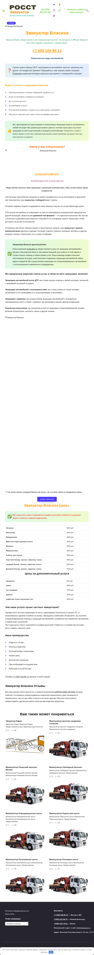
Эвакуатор (19, 12)
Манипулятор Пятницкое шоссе (63, 859)
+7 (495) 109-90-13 (21, 677)
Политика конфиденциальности (17, 911)
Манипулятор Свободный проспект (65, 767)
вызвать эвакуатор (47, 499)
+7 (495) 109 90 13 (61, 915)
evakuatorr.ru (32, 249)
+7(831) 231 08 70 (60, 919)
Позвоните (17, 74)
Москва (11, 23)
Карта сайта (9, 914)
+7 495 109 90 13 (47, 51)
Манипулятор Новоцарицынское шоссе (24, 813)
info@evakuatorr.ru (83, 928)
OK (51, 952)
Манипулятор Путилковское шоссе (22, 859)
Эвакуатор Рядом (14, 721)
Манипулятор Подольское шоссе (64, 813)
